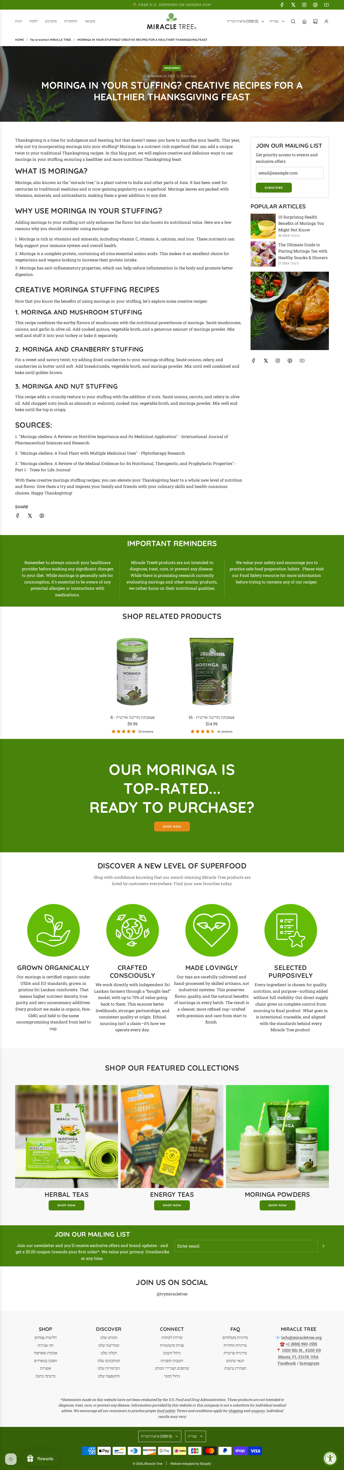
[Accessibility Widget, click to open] (330, 1458)
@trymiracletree (172, 1293)
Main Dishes (172, 68)
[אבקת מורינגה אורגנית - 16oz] (211, 671)
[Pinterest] (315, 4)
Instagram (309, 1363)
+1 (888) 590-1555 (301, 1344)
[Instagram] (304, 4)
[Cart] (315, 21)
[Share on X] (29, 516)
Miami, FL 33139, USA (298, 1356)
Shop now (172, 826)
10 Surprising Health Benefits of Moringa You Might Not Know (301, 223)
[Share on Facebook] (17, 516)
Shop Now (66, 1205)
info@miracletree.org (301, 1337)
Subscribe (274, 188)
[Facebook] (282, 4)
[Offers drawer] (304, 21)
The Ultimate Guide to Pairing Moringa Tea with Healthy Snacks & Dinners (303, 251)
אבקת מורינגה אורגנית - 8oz (133, 717)
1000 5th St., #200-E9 (301, 1350)
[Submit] (323, 1246)
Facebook (287, 1363)
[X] (293, 4)
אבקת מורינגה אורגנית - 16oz (211, 717)
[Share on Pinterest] (41, 516)
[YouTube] (326, 4)
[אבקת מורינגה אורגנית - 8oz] (132, 671)
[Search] (293, 21)
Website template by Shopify (190, 1463)
